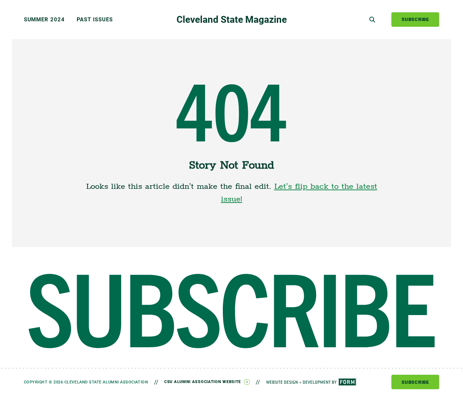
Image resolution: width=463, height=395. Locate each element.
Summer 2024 (44, 19)
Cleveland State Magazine (232, 19)
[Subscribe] (231, 311)
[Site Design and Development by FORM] (311, 382)
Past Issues (95, 19)
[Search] (372, 19)
